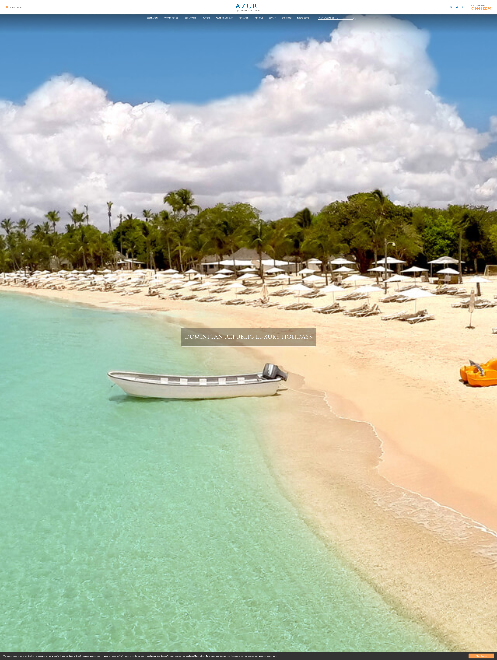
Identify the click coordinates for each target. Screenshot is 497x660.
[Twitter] (457, 7)
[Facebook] (463, 7)
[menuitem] (153, 18)
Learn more (272, 656)
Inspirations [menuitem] (244, 18)
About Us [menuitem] (259, 18)
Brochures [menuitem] (287, 18)
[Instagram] (451, 7)
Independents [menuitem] (303, 18)
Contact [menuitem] (272, 18)
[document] (248, 656)
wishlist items (15, 7)
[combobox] (335, 18)
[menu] (228, 18)
